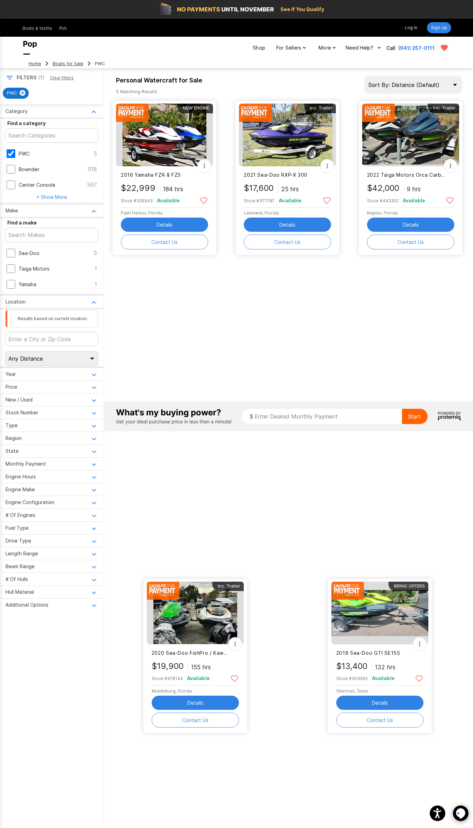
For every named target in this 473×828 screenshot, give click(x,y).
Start (414, 416)
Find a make (22, 223)
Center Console (37, 185)
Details (164, 225)
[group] (16, 93)
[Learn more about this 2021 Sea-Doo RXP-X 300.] (287, 135)
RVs (63, 28)
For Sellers (288, 48)
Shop (259, 48)
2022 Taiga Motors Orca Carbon (406, 175)
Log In (411, 27)
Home (35, 63)
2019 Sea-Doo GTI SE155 (368, 653)
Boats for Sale (68, 63)
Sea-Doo (29, 253)
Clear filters (62, 77)
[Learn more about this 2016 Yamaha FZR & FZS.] (164, 135)
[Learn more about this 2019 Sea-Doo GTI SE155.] (379, 613)
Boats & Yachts (37, 28)
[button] (437, 813)
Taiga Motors (34, 269)
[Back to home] (30, 48)
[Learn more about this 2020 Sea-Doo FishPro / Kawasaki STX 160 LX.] (195, 613)
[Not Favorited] (203, 200)
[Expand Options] (204, 166)
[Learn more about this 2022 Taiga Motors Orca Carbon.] (410, 135)
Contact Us (164, 242)
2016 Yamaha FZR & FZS (151, 175)
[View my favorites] (444, 48)
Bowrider (29, 169)
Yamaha (27, 284)
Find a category (26, 123)
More (325, 48)
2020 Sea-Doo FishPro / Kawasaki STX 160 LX (191, 653)
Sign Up (439, 27)
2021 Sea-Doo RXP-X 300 (275, 175)
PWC (24, 154)
